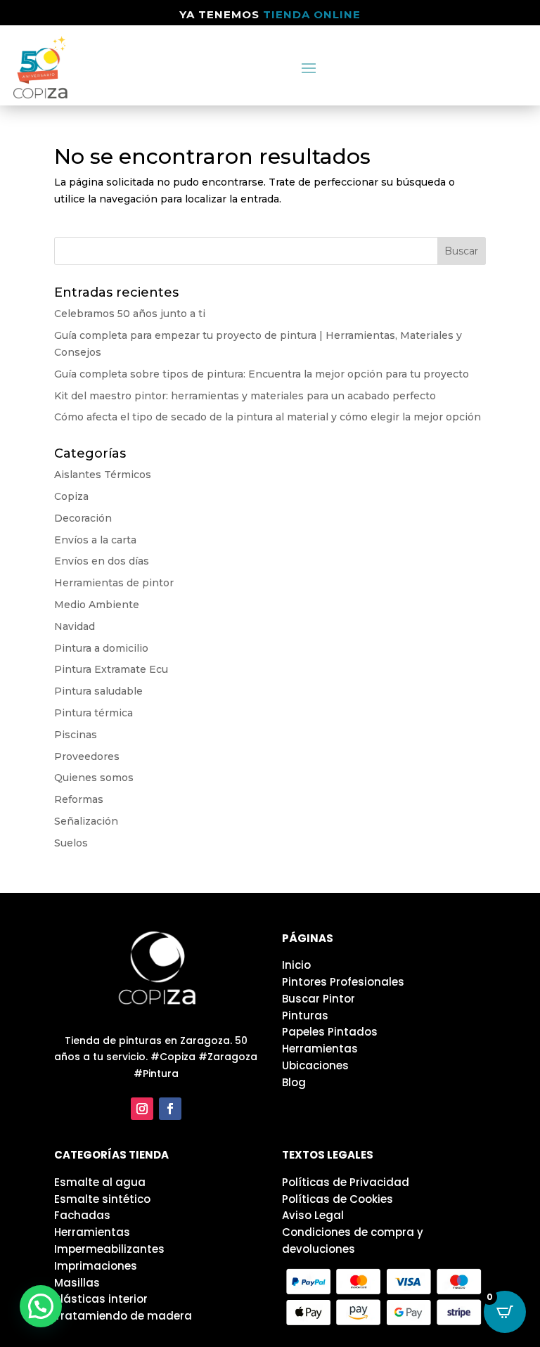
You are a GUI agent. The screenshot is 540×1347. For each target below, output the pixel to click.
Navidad (74, 626)
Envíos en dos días (101, 561)
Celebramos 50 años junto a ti (129, 313)
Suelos (71, 843)
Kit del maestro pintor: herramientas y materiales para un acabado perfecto (245, 395)
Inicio (296, 965)
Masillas (77, 1282)
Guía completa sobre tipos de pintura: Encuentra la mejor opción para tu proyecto (261, 374)
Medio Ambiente (96, 604)
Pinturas (305, 1015)
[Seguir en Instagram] (142, 1108)
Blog (294, 1082)
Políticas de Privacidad (345, 1182)
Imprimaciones (95, 1265)
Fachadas (82, 1215)
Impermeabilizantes (109, 1249)
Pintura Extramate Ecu (111, 669)
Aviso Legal (313, 1215)
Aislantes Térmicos (102, 474)
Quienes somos (94, 777)
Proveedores (87, 756)
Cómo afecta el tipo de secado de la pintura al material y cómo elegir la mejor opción (267, 417)
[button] (41, 1306)
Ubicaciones (315, 1065)
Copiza (71, 496)
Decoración (83, 518)
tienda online (312, 14)
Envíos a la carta (95, 540)
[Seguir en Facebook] (170, 1108)
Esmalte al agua (100, 1182)
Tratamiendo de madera (123, 1315)
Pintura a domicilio (101, 648)
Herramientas (320, 1048)
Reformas (78, 799)
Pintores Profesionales (343, 981)
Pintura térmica (93, 713)
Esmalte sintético (102, 1199)
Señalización (86, 821)
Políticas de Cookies (337, 1199)
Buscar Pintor (318, 998)
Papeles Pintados (330, 1031)
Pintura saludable (98, 691)
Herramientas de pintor (114, 582)
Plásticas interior (101, 1298)
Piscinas (75, 734)
